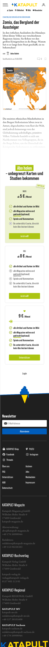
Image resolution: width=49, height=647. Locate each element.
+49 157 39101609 (12, 619)
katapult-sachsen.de (12, 628)
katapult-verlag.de (11, 574)
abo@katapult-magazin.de (15, 531)
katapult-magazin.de (12, 521)
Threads (9, 459)
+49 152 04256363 (12, 547)
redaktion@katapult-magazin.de (18, 543)
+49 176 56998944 (12, 534)
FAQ (3, 471)
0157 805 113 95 (11, 581)
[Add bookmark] (45, 59)
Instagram (34, 454)
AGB (3, 482)
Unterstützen (7, 477)
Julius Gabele (14, 53)
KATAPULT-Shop (12, 449)
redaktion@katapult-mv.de (16, 616)
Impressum (30, 482)
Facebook (10, 454)
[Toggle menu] (5, 5)
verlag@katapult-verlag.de (15, 578)
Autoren (29, 466)
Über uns (6, 466)
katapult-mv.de (9, 612)
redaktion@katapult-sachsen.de (18, 632)
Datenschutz (7, 487)
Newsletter (9, 416)
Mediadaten (30, 477)
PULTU (31, 449)
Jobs (27, 471)
